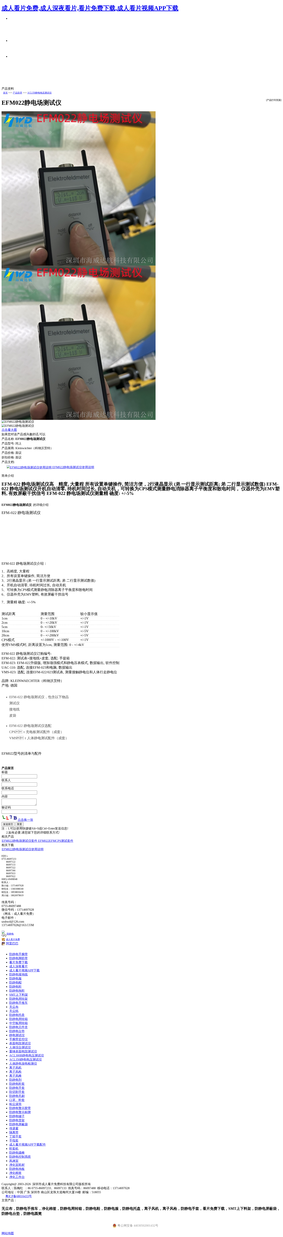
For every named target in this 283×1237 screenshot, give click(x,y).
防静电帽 (15, 982)
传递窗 (13, 1128)
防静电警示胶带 (20, 1108)
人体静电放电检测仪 (23, 1063)
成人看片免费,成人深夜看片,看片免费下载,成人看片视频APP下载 (90, 8)
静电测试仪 (17, 1035)
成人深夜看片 (18, 966)
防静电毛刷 (17, 1096)
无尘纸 (13, 1011)
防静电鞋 (15, 986)
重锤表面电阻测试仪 (23, 1051)
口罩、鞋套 (17, 1100)
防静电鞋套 (17, 1083)
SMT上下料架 (18, 994)
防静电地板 (17, 1168)
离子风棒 (15, 1075)
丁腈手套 (15, 1136)
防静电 (10, 933)
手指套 (13, 1140)
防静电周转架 (18, 998)
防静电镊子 (17, 1116)
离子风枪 (15, 1071)
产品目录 (17, 92)
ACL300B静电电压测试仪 (26, 1055)
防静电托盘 (17, 1015)
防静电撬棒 (17, 1152)
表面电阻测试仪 (20, 1043)
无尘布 (13, 1006)
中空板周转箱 (18, 1023)
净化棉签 (15, 1173)
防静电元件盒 (18, 1027)
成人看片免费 (13, 939)
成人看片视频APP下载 (24, 970)
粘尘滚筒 (15, 1104)
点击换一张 (25, 819)
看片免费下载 (18, 962)
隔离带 (13, 1132)
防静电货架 (17, 1120)
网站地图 (8, 1233)
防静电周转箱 (18, 1019)
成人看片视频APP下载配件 (27, 1144)
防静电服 (15, 978)
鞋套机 (13, 1148)
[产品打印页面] (273, 100)
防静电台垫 (17, 1031)
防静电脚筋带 (18, 958)
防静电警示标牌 (20, 1112)
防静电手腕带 (18, 954)
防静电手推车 (18, 1002)
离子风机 (15, 1067)
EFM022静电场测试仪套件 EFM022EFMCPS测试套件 (37, 840)
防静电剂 (15, 1079)
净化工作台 (17, 1177)
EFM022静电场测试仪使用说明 (73, 467)
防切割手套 (17, 1092)
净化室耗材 (17, 1164)
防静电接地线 (18, 974)
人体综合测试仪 (20, 1047)
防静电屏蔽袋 (18, 1124)
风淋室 (13, 1160)
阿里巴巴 (12, 943)
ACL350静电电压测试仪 (39, 92)
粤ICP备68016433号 (18, 1196)
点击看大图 (9, 429)
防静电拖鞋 (17, 990)
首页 (5, 92)
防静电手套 (17, 1087)
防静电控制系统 (20, 1156)
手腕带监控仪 (18, 1039)
